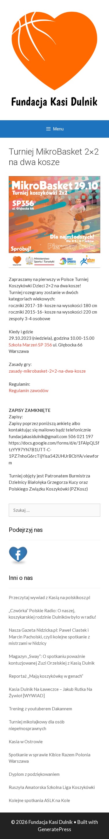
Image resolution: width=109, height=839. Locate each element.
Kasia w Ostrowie (26, 741)
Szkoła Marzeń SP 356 (30, 344)
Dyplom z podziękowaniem (34, 774)
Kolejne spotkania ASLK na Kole (39, 800)
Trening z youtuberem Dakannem (40, 708)
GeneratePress (54, 829)
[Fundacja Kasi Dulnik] (54, 59)
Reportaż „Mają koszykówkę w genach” (46, 676)
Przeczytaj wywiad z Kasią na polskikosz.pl (49, 597)
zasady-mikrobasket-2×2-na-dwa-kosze (47, 371)
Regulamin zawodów (28, 390)
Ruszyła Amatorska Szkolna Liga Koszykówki (52, 787)
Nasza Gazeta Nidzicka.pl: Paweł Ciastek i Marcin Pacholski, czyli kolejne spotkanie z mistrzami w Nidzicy (49, 636)
